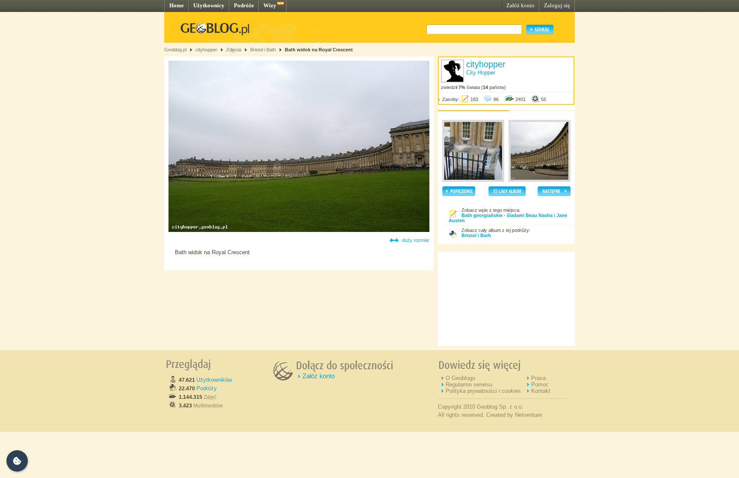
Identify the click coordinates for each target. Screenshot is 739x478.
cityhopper (206, 49)
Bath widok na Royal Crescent (319, 49)
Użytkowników (214, 380)
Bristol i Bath (263, 49)
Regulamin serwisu (469, 384)
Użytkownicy (209, 5)
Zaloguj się (557, 5)
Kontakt (540, 391)
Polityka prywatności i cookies (483, 391)
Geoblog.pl (175, 49)
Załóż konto (520, 5)
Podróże (244, 5)
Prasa (538, 378)
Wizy (269, 5)
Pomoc (540, 384)
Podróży (206, 388)
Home (176, 5)
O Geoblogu (460, 378)
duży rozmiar (415, 240)
